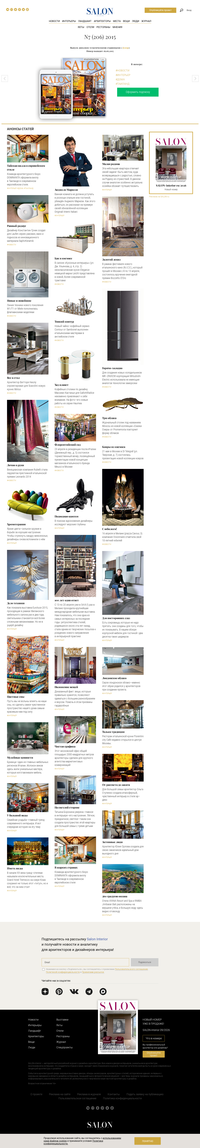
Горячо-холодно (112, 368)
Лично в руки (15, 465)
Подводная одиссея (66, 516)
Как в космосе (63, 258)
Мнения (117, 27)
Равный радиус (16, 226)
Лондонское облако (114, 678)
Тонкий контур (64, 321)
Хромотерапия (16, 524)
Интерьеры (69, 21)
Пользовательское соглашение (77, 1098)
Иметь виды (15, 868)
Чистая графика (65, 746)
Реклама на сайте (59, 1094)
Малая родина (111, 164)
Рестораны (103, 27)
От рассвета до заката (116, 785)
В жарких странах (66, 867)
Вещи (126, 21)
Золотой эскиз (111, 259)
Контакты (114, 1094)
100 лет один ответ (67, 600)
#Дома (120, 79)
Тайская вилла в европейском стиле (26, 167)
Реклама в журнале (89, 1094)
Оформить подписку (138, 92)
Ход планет (62, 385)
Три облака (109, 418)
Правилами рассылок (93, 972)
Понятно (147, 1141)
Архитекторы (102, 21)
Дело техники (16, 603)
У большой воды (17, 815)
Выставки (62, 1019)
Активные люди (112, 842)
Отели (90, 27)
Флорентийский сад (68, 444)
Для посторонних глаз (116, 618)
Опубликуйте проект (160, 10)
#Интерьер (123, 75)
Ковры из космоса (113, 447)
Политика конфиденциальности (122, 1098)
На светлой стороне (67, 807)
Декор (125, 47)
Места (117, 21)
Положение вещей (66, 687)
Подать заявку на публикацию (145, 1094)
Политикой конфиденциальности (63, 972)
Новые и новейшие (19, 300)
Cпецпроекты (64, 1047)
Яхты (81, 27)
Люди (135, 21)
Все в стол (13, 377)
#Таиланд (122, 83)
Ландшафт (85, 21)
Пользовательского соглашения (131, 969)
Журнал (146, 21)
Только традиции (113, 732)
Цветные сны (15, 696)
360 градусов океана (114, 896)
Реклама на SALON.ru (159, 197)
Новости (54, 21)
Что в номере (154, 1038)
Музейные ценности (20, 757)
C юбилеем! (109, 529)
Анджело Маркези (66, 189)
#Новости (122, 70)
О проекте (36, 1094)
